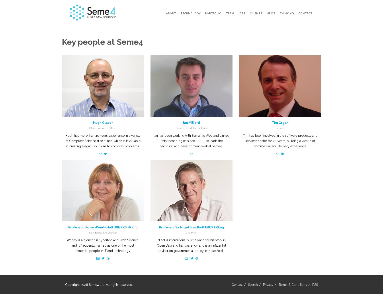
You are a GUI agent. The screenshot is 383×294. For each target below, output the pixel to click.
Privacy (268, 284)
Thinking (287, 13)
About (171, 13)
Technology (190, 13)
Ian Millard (191, 123)
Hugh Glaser (103, 123)
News (271, 13)
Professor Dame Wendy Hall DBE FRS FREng (103, 227)
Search (253, 284)
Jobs (241, 13)
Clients (256, 13)
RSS (315, 284)
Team (230, 13)
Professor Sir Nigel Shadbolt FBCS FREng (191, 227)
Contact (305, 13)
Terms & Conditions (293, 284)
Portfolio (213, 13)
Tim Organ (280, 123)
